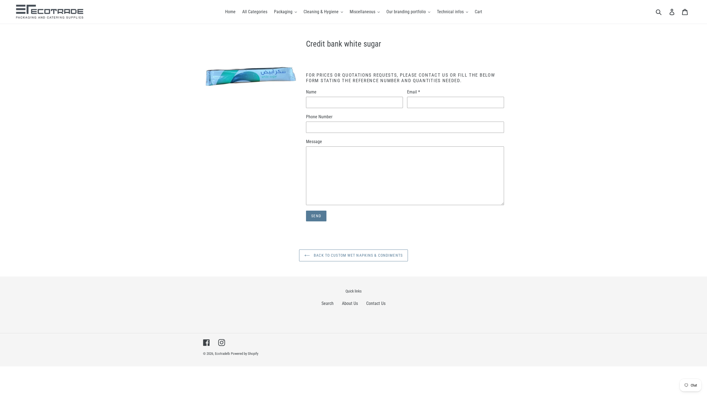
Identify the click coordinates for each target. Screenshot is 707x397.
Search (327, 303)
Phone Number (319, 116)
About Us (350, 303)
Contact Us (376, 303)
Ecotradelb (222, 354)
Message (314, 141)
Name (311, 92)
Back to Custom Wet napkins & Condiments (358, 255)
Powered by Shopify (244, 354)
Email (413, 92)
